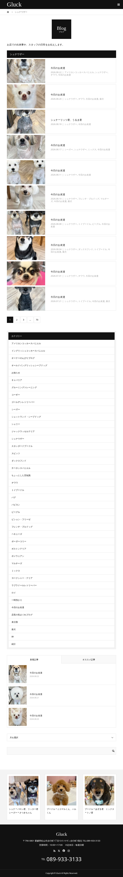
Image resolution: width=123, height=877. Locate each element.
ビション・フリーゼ (21, 519)
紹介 (14, 644)
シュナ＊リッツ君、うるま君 (66, 120)
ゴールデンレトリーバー (23, 402)
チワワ (54, 74)
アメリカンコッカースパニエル (79, 72)
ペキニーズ (17, 534)
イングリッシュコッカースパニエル (28, 350)
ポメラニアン (18, 556)
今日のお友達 (58, 68)
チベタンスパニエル (21, 468)
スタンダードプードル (22, 446)
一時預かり (17, 600)
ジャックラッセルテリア (23, 431)
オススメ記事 (88, 659)
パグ (14, 497)
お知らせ (16, 372)
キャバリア (17, 380)
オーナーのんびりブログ (23, 358)
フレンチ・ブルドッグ (88, 198)
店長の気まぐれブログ (22, 614)
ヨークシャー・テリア (22, 578)
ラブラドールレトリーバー (24, 585)
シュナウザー (101, 72)
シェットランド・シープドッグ (26, 416)
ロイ (14, 592)
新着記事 (34, 659)
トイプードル (84, 224)
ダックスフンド (85, 249)
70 (37, 319)
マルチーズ (17, 563)
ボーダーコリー (19, 541)
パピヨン (16, 504)
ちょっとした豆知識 (21, 475)
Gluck (14, 4)
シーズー (68, 149)
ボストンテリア (19, 548)
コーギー (16, 394)
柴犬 (102, 98)
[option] (23, 797)
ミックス (92, 149)
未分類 (15, 622)
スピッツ (16, 453)
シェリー (16, 424)
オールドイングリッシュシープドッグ (29, 365)
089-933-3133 (64, 859)
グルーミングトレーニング (24, 387)
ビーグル (96, 224)
